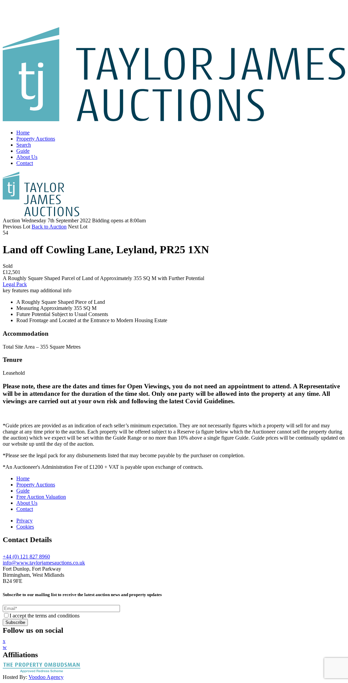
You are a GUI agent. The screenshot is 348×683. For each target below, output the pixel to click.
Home (23, 132)
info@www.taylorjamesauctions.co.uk (44, 563)
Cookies (25, 527)
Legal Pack (15, 284)
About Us (26, 157)
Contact (24, 163)
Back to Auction (49, 226)
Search (23, 145)
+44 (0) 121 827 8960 (26, 556)
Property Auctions (35, 139)
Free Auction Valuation (41, 497)
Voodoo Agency (46, 677)
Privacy (24, 520)
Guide (23, 151)
